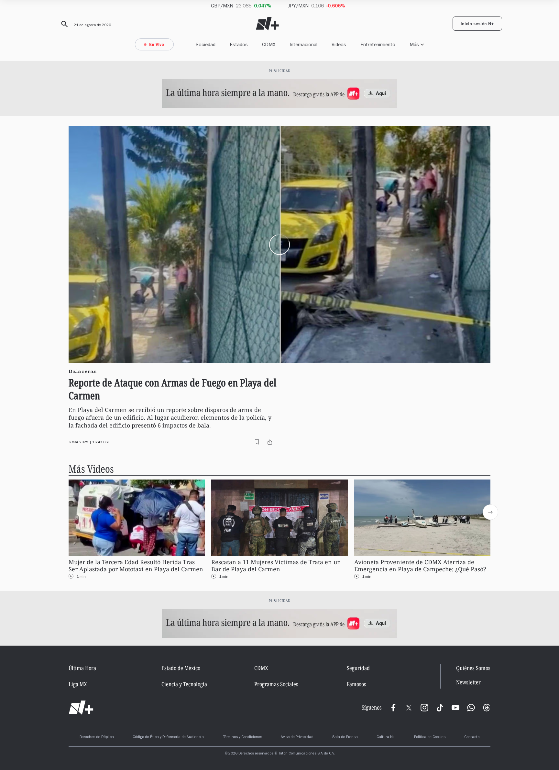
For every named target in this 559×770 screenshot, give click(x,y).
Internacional (303, 44)
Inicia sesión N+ (477, 24)
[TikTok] (440, 708)
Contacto (471, 737)
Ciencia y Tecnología (184, 684)
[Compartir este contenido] (269, 442)
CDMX (268, 44)
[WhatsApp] (471, 708)
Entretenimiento (377, 44)
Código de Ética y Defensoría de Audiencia (168, 737)
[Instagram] (424, 708)
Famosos (356, 684)
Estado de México (180, 668)
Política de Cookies (429, 737)
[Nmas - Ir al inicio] (267, 24)
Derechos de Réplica (97, 737)
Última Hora (82, 668)
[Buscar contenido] (63, 24)
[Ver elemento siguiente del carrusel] (490, 512)
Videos (339, 44)
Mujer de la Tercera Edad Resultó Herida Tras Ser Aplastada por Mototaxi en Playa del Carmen (136, 565)
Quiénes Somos (473, 668)
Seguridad (358, 668)
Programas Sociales (276, 684)
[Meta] (393, 708)
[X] (409, 708)
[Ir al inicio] (81, 707)
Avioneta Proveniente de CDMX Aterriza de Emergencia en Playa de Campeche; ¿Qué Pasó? (420, 565)
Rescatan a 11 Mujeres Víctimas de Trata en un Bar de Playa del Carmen (276, 565)
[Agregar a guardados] (256, 442)
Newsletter (468, 682)
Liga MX (78, 684)
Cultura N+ (386, 737)
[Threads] (486, 708)
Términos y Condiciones (242, 737)
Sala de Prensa (345, 737)
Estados (239, 44)
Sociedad (205, 44)
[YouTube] (455, 708)
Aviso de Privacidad (297, 737)
